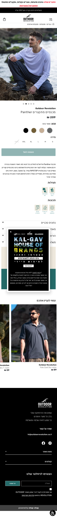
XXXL (17, 142)
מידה (53, 137)
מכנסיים (42, 24)
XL (31, 142)
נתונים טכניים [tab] (48, 222)
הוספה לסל (28, 152)
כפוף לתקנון (36, 272)
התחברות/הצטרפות (28, 5)
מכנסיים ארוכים (32, 24)
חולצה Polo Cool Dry (48, 367)
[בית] (53, 24)
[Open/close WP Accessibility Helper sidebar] (53, 513)
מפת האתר (47, 451)
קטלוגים (48, 461)
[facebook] (43, 443)
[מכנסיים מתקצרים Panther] (41, 130)
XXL (23, 142)
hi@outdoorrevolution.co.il (40, 434)
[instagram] (50, 443)
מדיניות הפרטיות (28, 495)
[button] (54, 335)
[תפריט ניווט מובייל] (51, 18)
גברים (49, 24)
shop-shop (34, 508)
